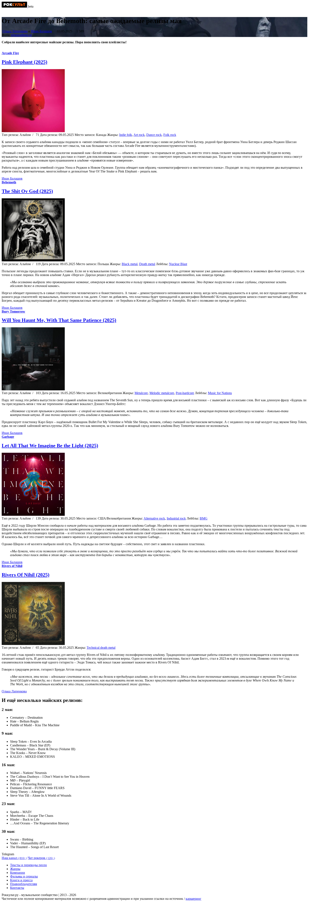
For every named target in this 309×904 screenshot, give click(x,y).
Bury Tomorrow (13, 311)
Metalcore (141, 393)
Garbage (8, 436)
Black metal (129, 264)
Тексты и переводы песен (28, 865)
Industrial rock (176, 518)
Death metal (147, 264)
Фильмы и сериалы (24, 876)
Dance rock (154, 135)
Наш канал (14, 858)
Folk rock (169, 135)
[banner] (15, 6)
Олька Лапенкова (15, 31)
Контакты (17, 888)
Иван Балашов (41, 31)
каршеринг (193, 898)
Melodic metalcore (161, 393)
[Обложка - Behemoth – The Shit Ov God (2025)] (33, 260)
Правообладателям (23, 884)
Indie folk (125, 135)
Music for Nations (220, 393)
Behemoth (9, 182)
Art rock (139, 135)
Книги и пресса (21, 880)
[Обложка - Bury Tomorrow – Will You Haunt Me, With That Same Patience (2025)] (33, 389)
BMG (203, 518)
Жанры (15, 869)
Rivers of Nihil (12, 566)
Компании (17, 872)
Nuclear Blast (178, 264)
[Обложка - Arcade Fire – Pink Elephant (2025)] (33, 131)
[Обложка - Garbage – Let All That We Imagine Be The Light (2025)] (33, 514)
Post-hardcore (185, 393)
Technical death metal (101, 647)
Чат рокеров (41, 858)
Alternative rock (154, 518)
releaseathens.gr (21, 35)
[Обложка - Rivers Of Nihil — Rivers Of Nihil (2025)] (33, 644)
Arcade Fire (10, 53)
